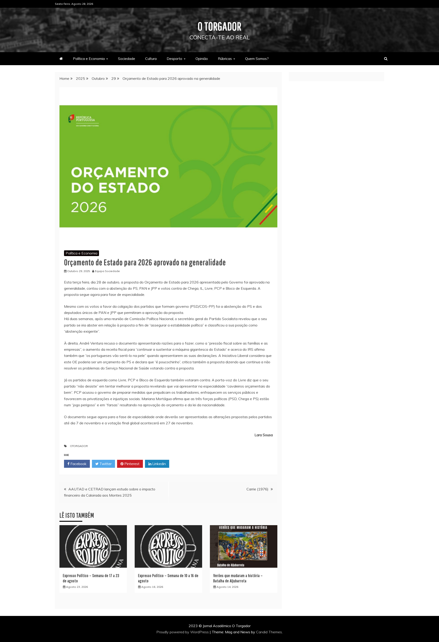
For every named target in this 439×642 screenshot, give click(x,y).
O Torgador (219, 26)
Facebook (78, 463)
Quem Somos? (257, 58)
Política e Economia (89, 58)
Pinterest (131, 463)
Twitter (105, 463)
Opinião (201, 58)
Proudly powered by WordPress (183, 632)
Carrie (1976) (257, 489)
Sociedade (126, 58)
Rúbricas (225, 58)
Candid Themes (269, 632)
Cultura (151, 58)
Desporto (174, 58)
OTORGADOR (79, 446)
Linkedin (158, 463)
